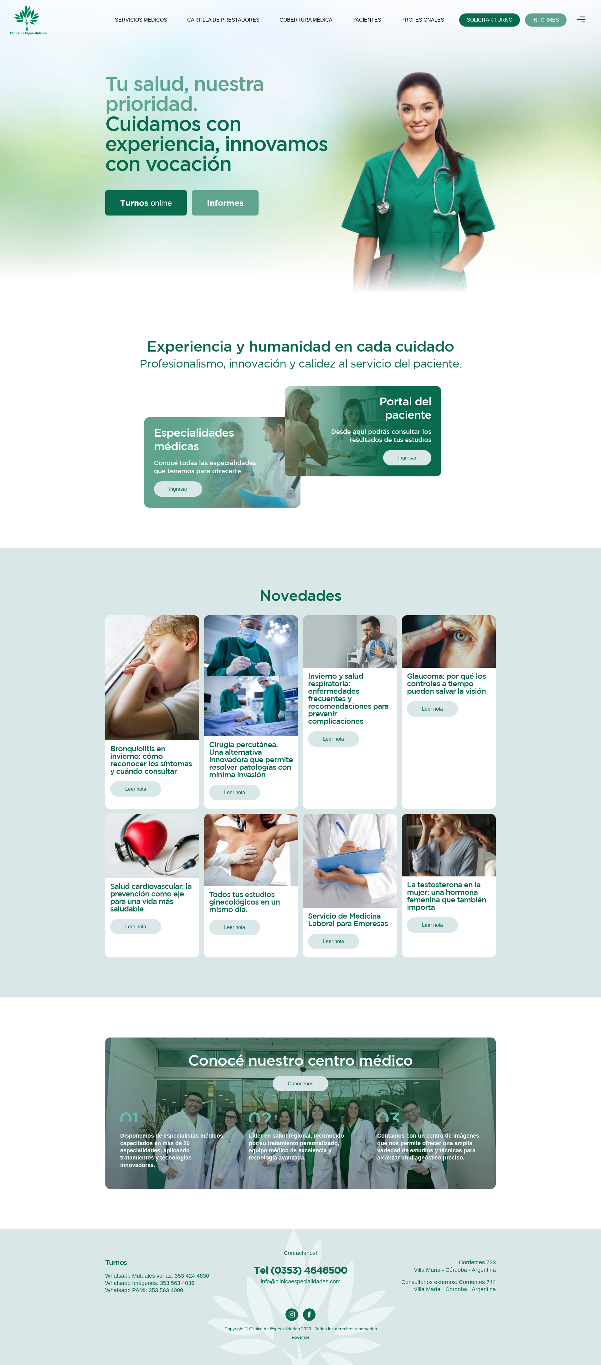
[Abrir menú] (581, 20)
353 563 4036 (177, 1283)
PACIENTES (366, 20)
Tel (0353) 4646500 (300, 1270)
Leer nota (135, 789)
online (146, 203)
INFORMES (545, 20)
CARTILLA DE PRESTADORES (223, 20)
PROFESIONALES (422, 20)
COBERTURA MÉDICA (306, 20)
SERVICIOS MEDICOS (141, 20)
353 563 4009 (166, 1290)
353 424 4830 (192, 1276)
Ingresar (178, 489)
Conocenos (300, 1083)
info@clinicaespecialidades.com (301, 1281)
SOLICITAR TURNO (489, 20)
